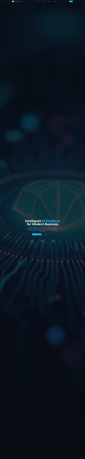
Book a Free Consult (36, 234)
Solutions (44, 1)
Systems (39, 1)
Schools (49, 1)
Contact (71, 1)
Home (35, 1)
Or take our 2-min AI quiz (47, 234)
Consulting (54, 1)
